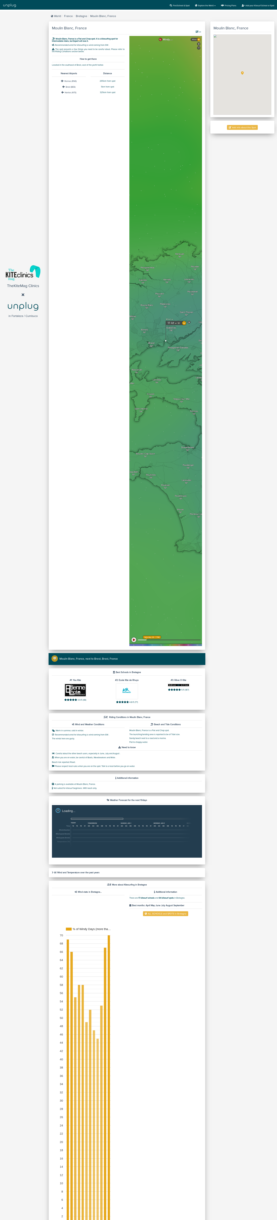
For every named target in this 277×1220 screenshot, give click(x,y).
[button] (242, 73)
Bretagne (81, 16)
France (68, 16)
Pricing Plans (230, 5)
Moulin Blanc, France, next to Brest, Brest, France (88, 658)
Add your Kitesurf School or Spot (259, 5)
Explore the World (206, 5)
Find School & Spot (181, 5)
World (57, 16)
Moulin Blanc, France (103, 16)
